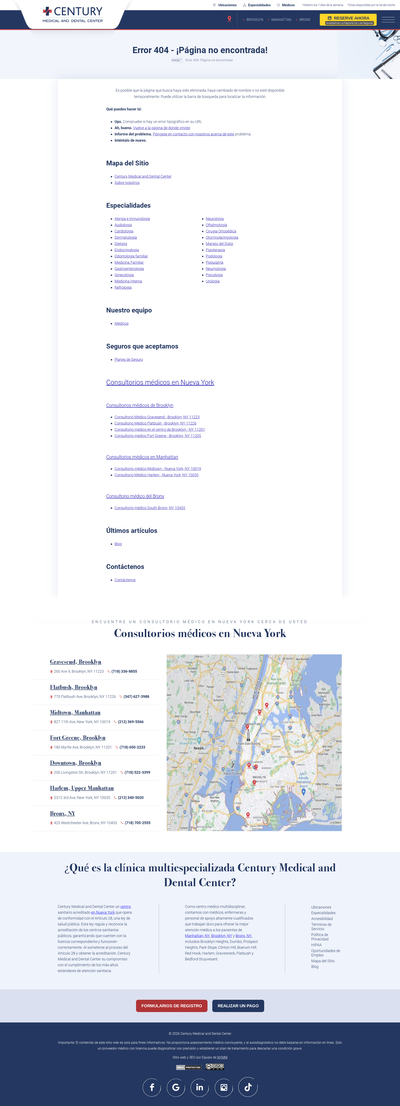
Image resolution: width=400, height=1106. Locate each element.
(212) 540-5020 (131, 797)
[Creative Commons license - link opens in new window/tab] (215, 1067)
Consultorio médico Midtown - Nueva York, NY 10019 (158, 468)
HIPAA (316, 945)
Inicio (176, 60)
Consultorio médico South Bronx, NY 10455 (150, 508)
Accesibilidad (322, 918)
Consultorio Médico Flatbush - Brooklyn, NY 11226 (155, 423)
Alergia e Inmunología (132, 218)
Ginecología (124, 275)
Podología (214, 256)
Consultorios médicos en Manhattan (142, 457)
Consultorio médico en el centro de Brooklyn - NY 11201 (160, 429)
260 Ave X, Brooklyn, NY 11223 (79, 671)
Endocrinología (127, 250)
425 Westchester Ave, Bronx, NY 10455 (85, 823)
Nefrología (123, 287)
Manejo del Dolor (219, 243)
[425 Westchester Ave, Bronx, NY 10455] (268, 708)
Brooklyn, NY (221, 936)
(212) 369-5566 (131, 722)
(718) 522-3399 (137, 772)
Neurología (215, 218)
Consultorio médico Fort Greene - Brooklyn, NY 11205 (158, 436)
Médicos (288, 5)
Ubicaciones (227, 5)
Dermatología (126, 237)
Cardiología (124, 231)
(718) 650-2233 (132, 747)
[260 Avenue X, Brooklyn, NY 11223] (249, 817)
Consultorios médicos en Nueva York (160, 382)
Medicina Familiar (129, 262)
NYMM (222, 1057)
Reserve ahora (349, 20)
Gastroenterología (129, 268)
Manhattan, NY (197, 936)
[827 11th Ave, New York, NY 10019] (249, 729)
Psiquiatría (214, 262)
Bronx (305, 20)
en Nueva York (103, 912)
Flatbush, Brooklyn (73, 688)
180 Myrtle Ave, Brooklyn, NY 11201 (83, 747)
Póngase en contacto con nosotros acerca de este (193, 134)
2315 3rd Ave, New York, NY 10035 (82, 797)
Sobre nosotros (127, 182)
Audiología (123, 225)
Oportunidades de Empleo (325, 953)
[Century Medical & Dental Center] (72, 19)
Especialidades (259, 5)
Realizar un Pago (238, 1006)
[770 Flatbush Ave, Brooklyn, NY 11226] (256, 785)
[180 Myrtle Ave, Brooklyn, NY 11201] (257, 770)
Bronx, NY (62, 814)
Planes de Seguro (129, 359)
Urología (213, 281)
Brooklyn (255, 20)
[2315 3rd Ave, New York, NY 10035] (261, 715)
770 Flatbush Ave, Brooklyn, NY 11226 (85, 696)
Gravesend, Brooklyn (75, 662)
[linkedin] (200, 1087)
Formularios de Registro (171, 1006)
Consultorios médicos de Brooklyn (139, 405)
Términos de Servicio (321, 926)
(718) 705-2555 (137, 823)
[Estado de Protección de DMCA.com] (188, 1068)
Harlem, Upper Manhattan (82, 788)
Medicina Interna (128, 281)
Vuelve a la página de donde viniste (161, 128)
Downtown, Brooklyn (75, 763)
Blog (118, 544)
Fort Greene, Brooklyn (77, 738)
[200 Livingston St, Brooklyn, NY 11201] (250, 768)
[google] (176, 1087)
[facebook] (152, 1087)
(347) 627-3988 (136, 696)
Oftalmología (216, 225)
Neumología (216, 268)
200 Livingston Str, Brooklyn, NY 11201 (85, 772)
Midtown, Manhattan (75, 713)
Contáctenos (125, 580)
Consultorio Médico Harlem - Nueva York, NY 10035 (157, 475)
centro (125, 906)
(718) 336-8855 (124, 671)
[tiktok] (248, 1087)
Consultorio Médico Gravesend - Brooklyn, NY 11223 (157, 417)
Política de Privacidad (320, 936)
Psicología (214, 275)
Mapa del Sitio (323, 961)
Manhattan (281, 20)
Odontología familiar (131, 256)
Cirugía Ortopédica (221, 231)
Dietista (121, 243)
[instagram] (224, 1087)
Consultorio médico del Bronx (135, 496)
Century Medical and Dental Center (143, 176)
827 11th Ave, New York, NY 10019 (82, 722)
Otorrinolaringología (222, 237)
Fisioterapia (215, 250)
